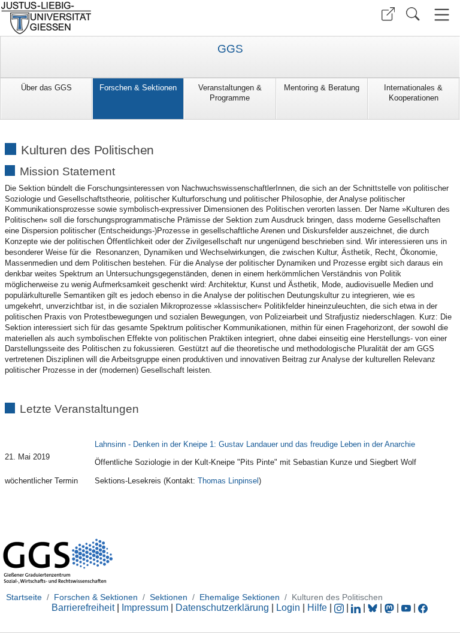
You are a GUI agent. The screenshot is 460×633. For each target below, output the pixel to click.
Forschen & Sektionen (138, 87)
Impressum (145, 607)
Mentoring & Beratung (321, 87)
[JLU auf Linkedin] (357, 607)
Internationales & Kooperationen (413, 92)
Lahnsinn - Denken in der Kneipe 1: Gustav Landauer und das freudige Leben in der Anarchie (255, 444)
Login (289, 607)
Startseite (24, 597)
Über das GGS (46, 87)
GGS (230, 49)
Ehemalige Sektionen (239, 597)
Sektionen (168, 597)
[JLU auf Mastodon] (391, 607)
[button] (388, 14)
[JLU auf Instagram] (340, 607)
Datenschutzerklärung (222, 607)
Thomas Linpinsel (228, 480)
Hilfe (317, 607)
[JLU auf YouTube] (406, 607)
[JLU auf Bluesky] (374, 607)
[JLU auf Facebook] (423, 607)
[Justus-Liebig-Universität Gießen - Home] (113, 18)
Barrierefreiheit (83, 607)
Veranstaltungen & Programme (230, 92)
